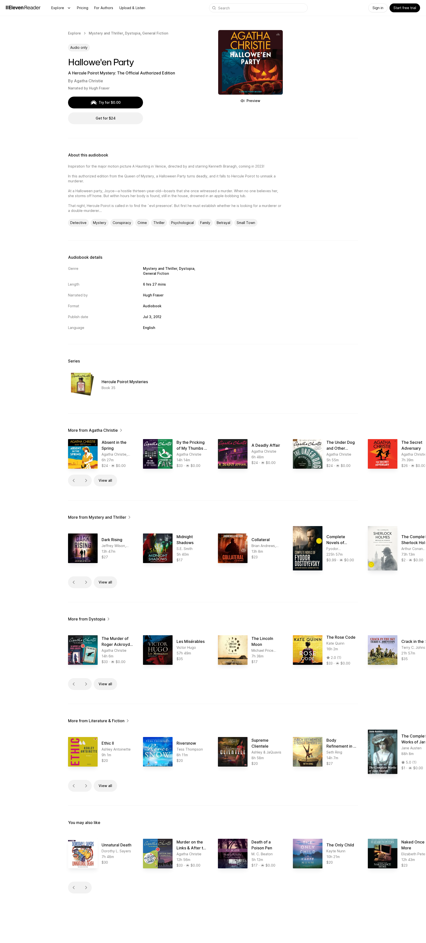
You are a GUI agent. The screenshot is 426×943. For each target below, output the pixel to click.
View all (105, 480)
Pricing (82, 8)
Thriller (159, 223)
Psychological (182, 223)
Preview (253, 101)
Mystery (99, 223)
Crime (142, 223)
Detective (78, 223)
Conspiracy (122, 223)
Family (205, 223)
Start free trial (404, 8)
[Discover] (69, 7)
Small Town (246, 223)
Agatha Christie (88, 80)
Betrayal (223, 223)
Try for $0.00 (110, 102)
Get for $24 (106, 118)
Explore (57, 8)
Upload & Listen (132, 8)
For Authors (103, 8)
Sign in (378, 8)
